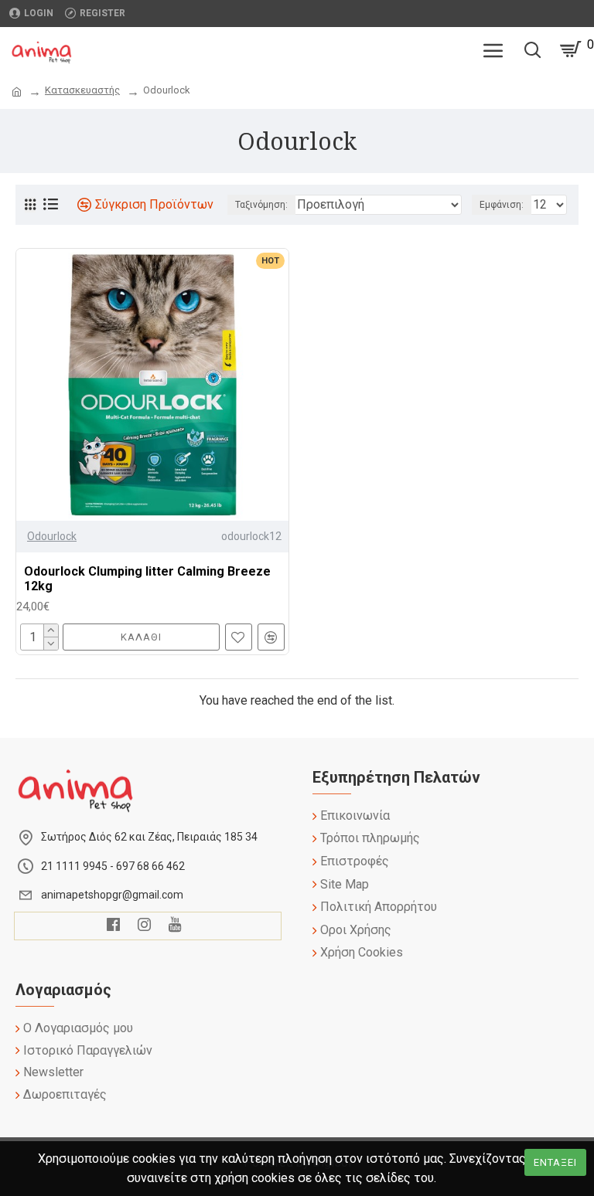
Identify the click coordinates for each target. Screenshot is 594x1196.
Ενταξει (555, 1162)
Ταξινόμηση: (261, 204)
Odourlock (52, 536)
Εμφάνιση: (502, 204)
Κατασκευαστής (82, 90)
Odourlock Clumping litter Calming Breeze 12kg (147, 578)
